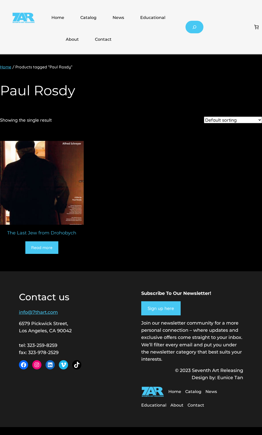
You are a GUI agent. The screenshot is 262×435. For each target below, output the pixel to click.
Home (57, 17)
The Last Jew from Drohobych (41, 232)
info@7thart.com (38, 312)
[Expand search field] (194, 27)
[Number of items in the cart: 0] (256, 27)
